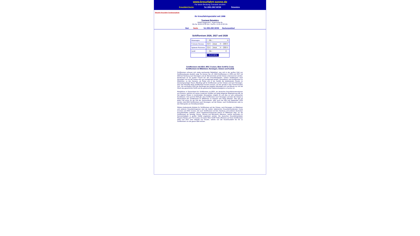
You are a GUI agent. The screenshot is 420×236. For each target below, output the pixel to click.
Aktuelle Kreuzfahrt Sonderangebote (167, 12)
